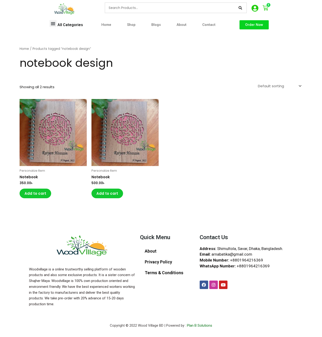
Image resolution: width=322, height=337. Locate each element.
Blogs (156, 25)
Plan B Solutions (199, 325)
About (181, 25)
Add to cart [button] (35, 193)
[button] (53, 23)
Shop (131, 25)
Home (106, 25)
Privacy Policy (158, 261)
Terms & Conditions (164, 272)
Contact (208, 25)
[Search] (240, 8)
